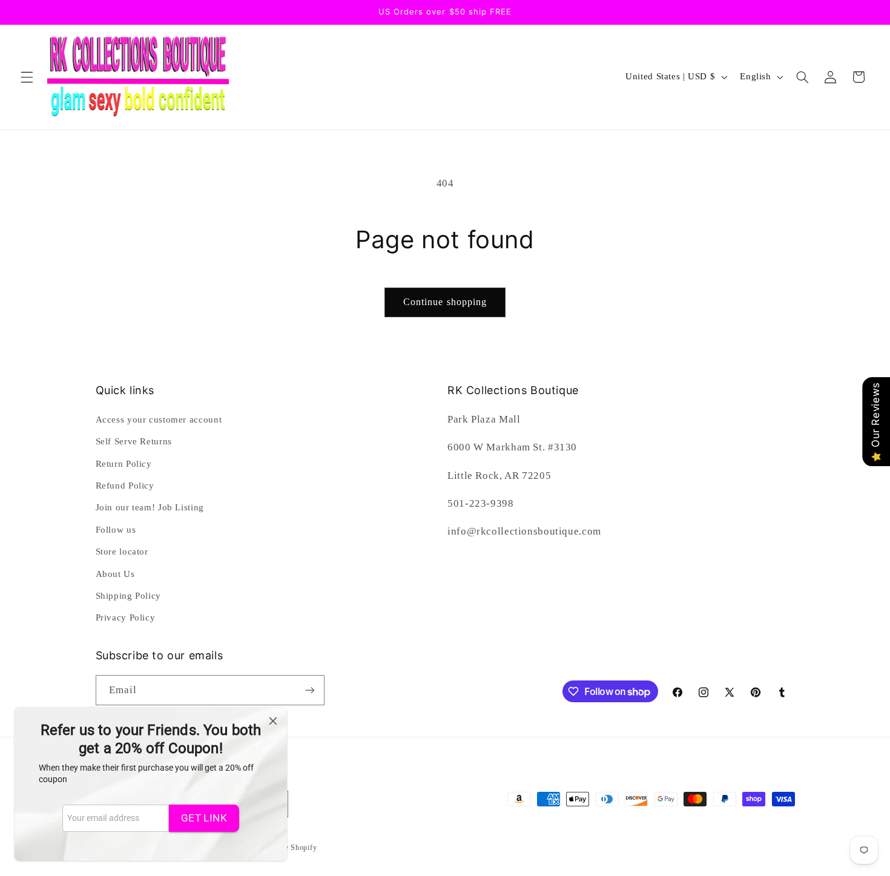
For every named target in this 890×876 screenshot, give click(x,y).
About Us (115, 574)
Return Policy (124, 464)
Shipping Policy (128, 596)
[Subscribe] (309, 690)
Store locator (122, 551)
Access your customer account (159, 419)
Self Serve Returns (134, 441)
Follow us (116, 530)
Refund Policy (125, 485)
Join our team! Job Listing (150, 507)
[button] (27, 77)
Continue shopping (445, 302)
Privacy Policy (126, 617)
